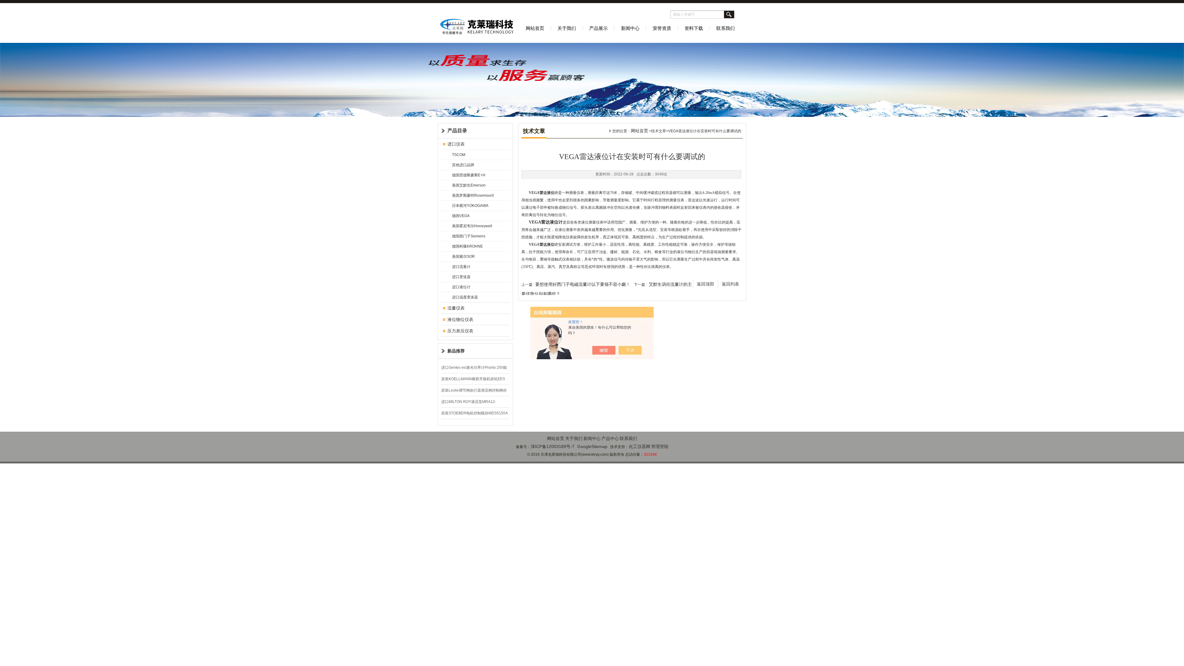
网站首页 (535, 28)
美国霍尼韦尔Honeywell (472, 226)
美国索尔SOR (463, 256)
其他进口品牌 (463, 165)
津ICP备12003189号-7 (552, 446)
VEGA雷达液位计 (546, 222)
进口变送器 (461, 277)
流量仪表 (456, 308)
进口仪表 (456, 144)
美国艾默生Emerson (469, 185)
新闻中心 (630, 28)
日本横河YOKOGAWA (470, 206)
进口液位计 (461, 287)
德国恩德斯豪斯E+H (468, 175)
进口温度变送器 (465, 297)
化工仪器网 (639, 446)
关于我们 (566, 28)
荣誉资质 (662, 28)
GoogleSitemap (592, 446)
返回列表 (730, 284)
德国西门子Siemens (468, 236)
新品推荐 (456, 350)
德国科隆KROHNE (467, 246)
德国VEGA (461, 216)
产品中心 (610, 438)
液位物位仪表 (460, 319)
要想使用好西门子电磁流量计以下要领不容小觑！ (582, 284)
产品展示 (598, 28)
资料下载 (693, 28)
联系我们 (725, 28)
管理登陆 (659, 446)
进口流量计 (461, 267)
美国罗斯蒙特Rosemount (473, 195)
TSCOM (458, 155)
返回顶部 (705, 284)
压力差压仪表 (460, 330)
